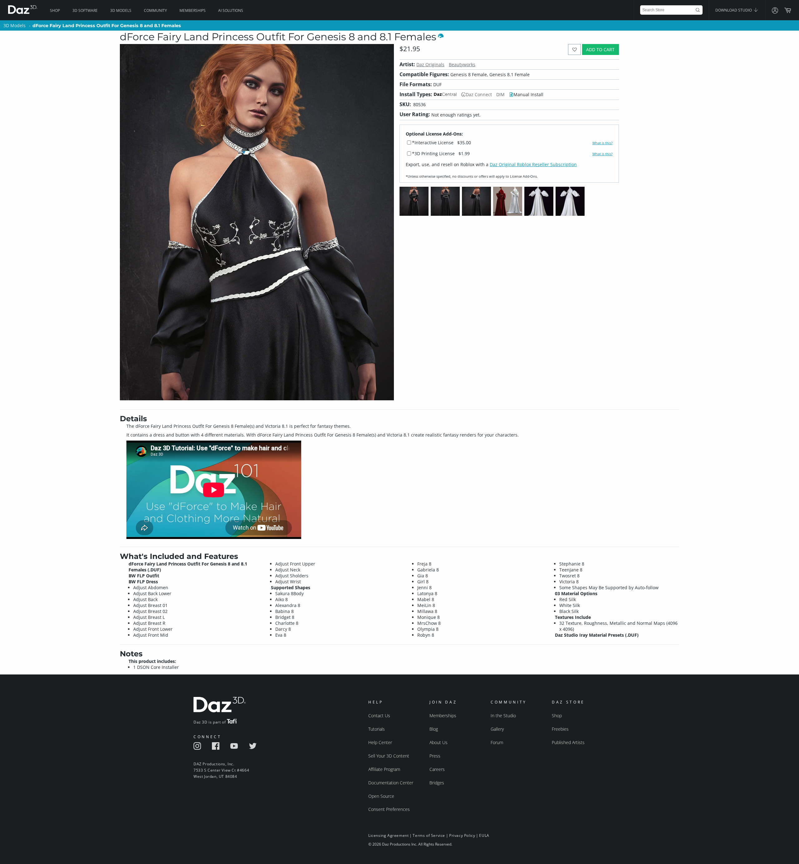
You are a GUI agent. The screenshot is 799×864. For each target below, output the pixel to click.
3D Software (85, 10)
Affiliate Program (384, 769)
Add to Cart (600, 49)
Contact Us (379, 715)
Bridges (436, 783)
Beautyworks (462, 64)
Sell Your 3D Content (388, 756)
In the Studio (503, 715)
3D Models (120, 10)
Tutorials (376, 729)
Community (155, 10)
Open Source (381, 796)
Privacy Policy (462, 835)
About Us (438, 742)
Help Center (380, 742)
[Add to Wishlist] (574, 49)
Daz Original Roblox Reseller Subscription (533, 164)
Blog (433, 729)
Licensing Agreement (388, 835)
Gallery (497, 729)
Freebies (560, 729)
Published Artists (568, 742)
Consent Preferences (389, 809)
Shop (55, 10)
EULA (484, 835)
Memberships (192, 10)
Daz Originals (430, 64)
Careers (437, 769)
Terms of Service (429, 835)
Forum (497, 742)
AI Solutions (230, 10)
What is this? (602, 143)
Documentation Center (390, 783)
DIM (500, 94)
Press (434, 756)
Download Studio (734, 10)
